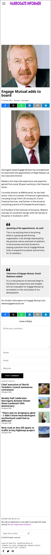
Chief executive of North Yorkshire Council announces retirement (16, 387)
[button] (28, 533)
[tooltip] (5, 105)
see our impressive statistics (19, 524)
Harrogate (25, 100)
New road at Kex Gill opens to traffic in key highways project (18, 429)
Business (17, 100)
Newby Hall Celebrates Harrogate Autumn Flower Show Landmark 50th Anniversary (15, 402)
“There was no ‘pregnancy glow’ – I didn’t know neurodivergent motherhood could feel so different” (18, 417)
